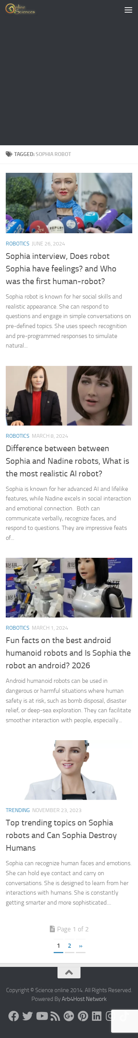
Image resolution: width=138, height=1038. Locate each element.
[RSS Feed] (55, 1016)
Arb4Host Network (84, 999)
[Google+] (69, 1016)
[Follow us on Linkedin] (96, 1016)
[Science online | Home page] (26, 9)
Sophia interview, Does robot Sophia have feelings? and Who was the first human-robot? (61, 268)
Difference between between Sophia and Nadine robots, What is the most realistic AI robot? (67, 461)
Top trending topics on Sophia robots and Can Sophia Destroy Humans (61, 835)
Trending (18, 810)
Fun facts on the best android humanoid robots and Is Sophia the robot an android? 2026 (68, 653)
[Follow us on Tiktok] (124, 1016)
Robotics (18, 243)
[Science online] (13, 1016)
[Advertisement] (69, 72)
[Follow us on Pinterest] (82, 1016)
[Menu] (128, 9)
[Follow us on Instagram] (110, 1016)
